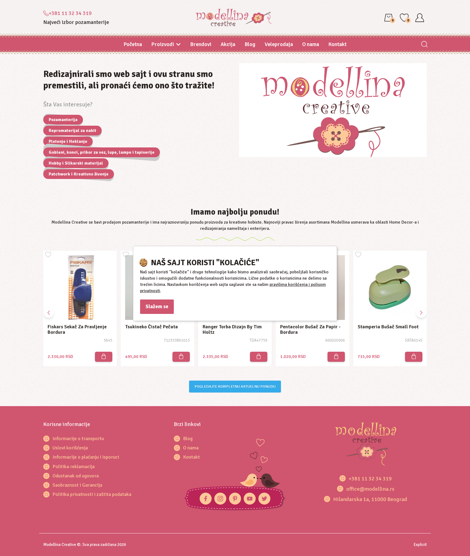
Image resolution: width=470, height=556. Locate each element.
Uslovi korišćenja (70, 448)
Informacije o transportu (78, 438)
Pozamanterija (63, 119)
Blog (250, 44)
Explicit (420, 544)
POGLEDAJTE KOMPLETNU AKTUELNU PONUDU (235, 386)
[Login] (420, 18)
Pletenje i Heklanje (68, 141)
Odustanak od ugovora (75, 476)
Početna (132, 44)
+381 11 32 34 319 (70, 13)
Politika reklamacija (73, 466)
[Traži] (424, 45)
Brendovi (200, 44)
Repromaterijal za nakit (72, 130)
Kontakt (337, 44)
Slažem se (157, 306)
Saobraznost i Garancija (77, 485)
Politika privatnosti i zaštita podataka (91, 494)
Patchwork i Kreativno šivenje (79, 174)
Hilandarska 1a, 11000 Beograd (370, 499)
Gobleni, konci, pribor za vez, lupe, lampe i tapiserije (101, 152)
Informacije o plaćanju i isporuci (85, 457)
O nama (310, 44)
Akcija (228, 44)
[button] (421, 312)
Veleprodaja (279, 44)
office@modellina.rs (370, 489)
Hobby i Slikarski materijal (76, 163)
